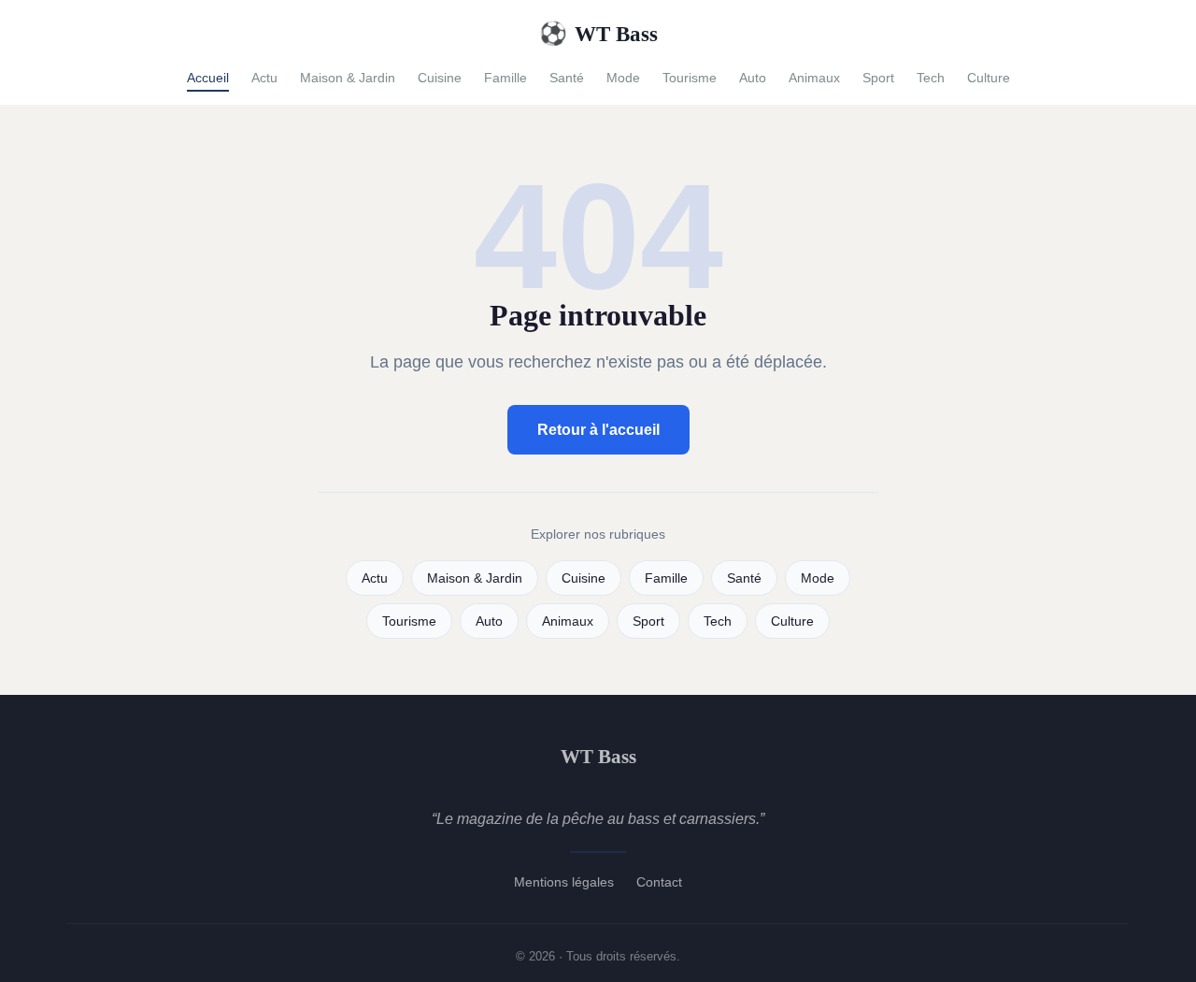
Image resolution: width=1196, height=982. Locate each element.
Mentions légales (564, 881)
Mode (623, 77)
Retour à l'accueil (598, 430)
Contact (659, 881)
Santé (566, 77)
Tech (931, 77)
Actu (264, 77)
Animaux (814, 77)
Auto (752, 77)
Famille (505, 77)
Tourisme (689, 77)
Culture (988, 77)
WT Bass (598, 34)
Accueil (208, 77)
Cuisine (440, 77)
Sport (878, 77)
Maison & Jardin (347, 77)
